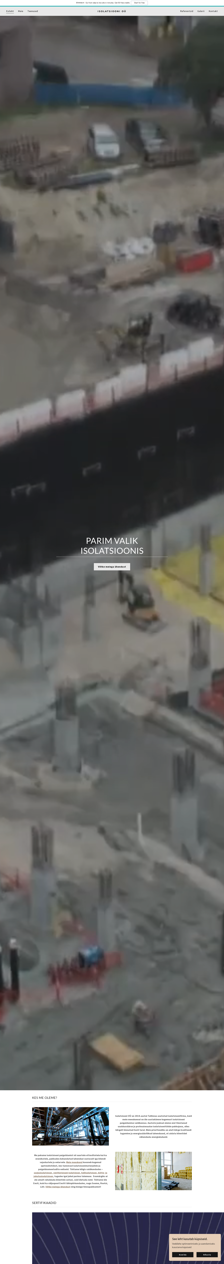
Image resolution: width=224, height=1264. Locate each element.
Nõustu (207, 1254)
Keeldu (182, 1254)
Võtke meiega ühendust (112, 566)
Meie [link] (20, 11)
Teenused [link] (32, 11)
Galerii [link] (201, 11)
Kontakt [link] (213, 11)
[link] (112, 11)
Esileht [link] (10, 11)
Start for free (139, 3)
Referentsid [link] (186, 11)
